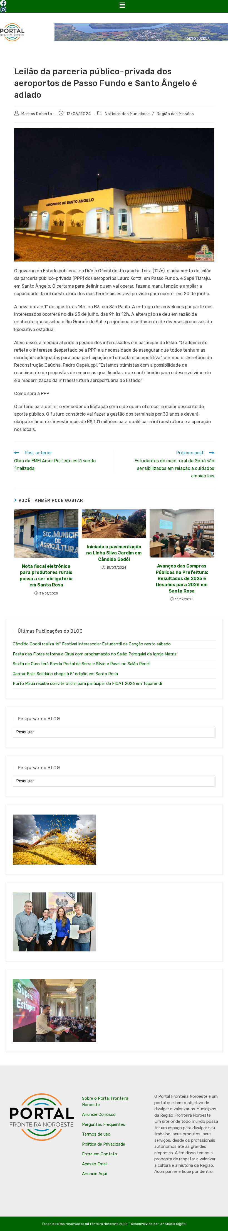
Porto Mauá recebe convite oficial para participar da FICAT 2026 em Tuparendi (87, 683)
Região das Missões (175, 114)
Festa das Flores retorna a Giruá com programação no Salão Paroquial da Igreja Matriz (95, 654)
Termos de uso (96, 1134)
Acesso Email (94, 1163)
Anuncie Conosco (99, 1114)
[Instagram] (3, 9)
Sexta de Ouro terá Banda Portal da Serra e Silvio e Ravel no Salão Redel (81, 663)
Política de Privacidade (103, 1144)
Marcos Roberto (36, 114)
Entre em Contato (99, 1153)
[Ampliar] (207, 135)
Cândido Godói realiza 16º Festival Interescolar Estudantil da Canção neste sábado (92, 644)
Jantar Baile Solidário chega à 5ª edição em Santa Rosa (65, 673)
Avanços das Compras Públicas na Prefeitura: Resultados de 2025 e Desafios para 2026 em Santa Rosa (182, 578)
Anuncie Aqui (94, 1173)
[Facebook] (3, 3)
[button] (122, 5)
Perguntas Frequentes (103, 1124)
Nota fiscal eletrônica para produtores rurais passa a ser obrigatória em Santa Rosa (46, 576)
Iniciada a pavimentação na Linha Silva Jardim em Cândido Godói (114, 553)
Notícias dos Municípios (127, 114)
